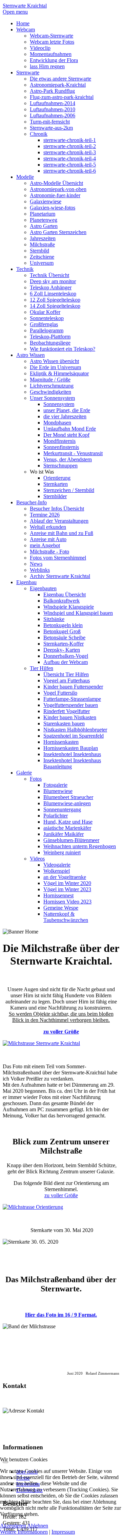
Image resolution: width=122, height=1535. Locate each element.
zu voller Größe (61, 1031)
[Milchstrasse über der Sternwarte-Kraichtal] (61, 1043)
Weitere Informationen (24, 1532)
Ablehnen (37, 1526)
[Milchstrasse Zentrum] (61, 1207)
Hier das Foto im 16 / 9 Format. (61, 1315)
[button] (42, 472)
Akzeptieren (13, 1526)
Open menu (15, 12)
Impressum (63, 1532)
